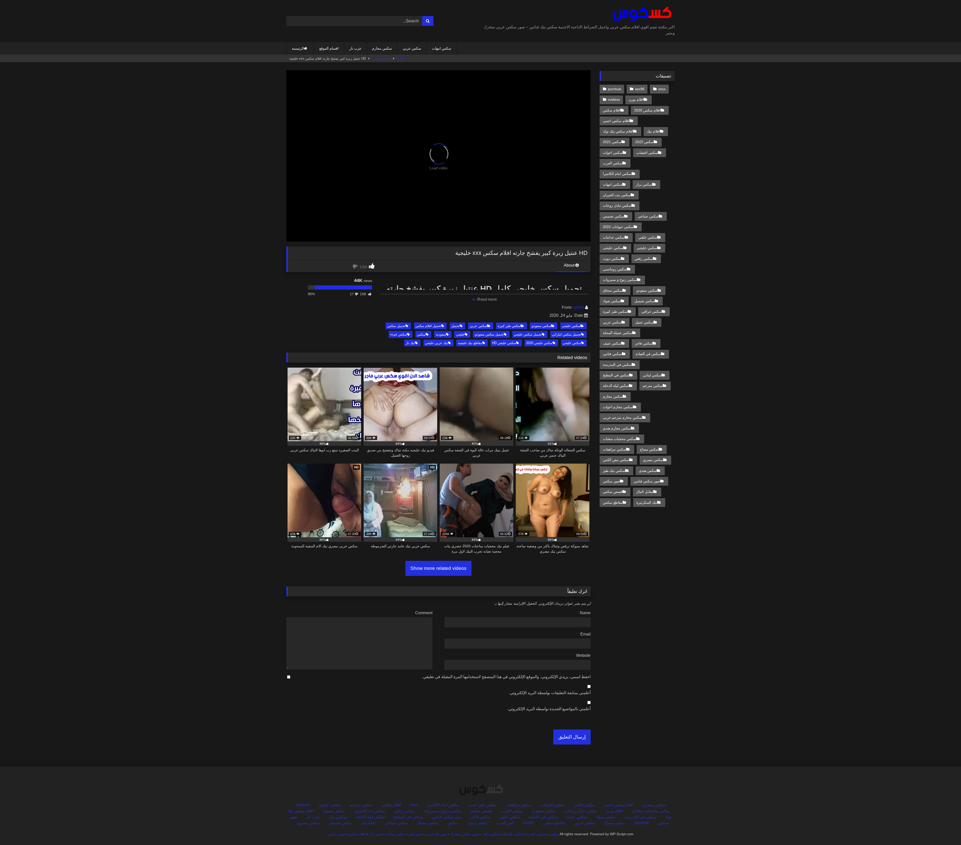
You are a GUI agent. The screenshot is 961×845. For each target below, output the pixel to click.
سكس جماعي (648, 216)
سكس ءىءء (398, 334)
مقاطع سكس (613, 502)
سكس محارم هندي (617, 428)
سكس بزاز (644, 184)
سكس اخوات (613, 153)
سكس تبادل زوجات (617, 205)
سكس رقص (644, 259)
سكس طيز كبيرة (509, 326)
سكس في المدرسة (617, 365)
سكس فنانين (612, 354)
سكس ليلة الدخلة (616, 386)
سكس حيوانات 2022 (618, 227)
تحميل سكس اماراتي (566, 334)
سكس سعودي (541, 326)
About (569, 265)
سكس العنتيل (513, 834)
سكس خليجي (572, 343)
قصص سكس (612, 492)
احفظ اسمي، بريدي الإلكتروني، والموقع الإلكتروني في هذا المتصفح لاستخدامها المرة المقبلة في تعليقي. (506, 677)
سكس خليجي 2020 (539, 343)
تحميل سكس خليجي (528, 334)
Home (401, 58)
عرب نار (355, 48)
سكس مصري (653, 460)
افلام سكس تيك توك (618, 131)
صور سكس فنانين (647, 481)
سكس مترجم (653, 386)
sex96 (639, 89)
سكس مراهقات (614, 449)
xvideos (614, 99)
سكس (421, 334)
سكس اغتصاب (647, 153)
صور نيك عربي (436, 834)
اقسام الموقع (329, 48)
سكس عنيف (612, 343)
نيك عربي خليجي (436, 343)
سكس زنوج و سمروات (620, 280)
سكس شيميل (644, 301)
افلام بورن (636, 99)
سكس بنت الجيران (617, 195)
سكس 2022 (644, 142)
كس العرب (505, 823)
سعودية (441, 334)
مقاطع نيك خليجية (470, 343)
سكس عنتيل (644, 322)
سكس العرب (612, 163)
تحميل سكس (396, 326)
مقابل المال (644, 492)
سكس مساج (649, 449)
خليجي (460, 334)
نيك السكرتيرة (646, 502)
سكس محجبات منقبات (619, 439)
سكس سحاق (612, 290)
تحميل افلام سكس (428, 326)
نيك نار (410, 343)
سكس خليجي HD (504, 343)
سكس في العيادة (648, 354)
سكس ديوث (612, 259)
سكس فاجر (643, 343)
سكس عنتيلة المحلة (617, 333)
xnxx (661, 89)
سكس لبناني (652, 375)
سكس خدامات (614, 237)
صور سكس (611, 481)
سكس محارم (382, 48)
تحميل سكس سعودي (489, 334)
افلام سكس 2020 (647, 110)
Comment (423, 613)
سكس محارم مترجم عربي (622, 417)
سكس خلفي (647, 237)
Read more (486, 299)
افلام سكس (611, 110)
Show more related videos (438, 568)
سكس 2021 (612, 142)
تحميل (455, 326)
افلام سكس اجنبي (616, 121)
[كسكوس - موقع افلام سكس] (641, 14)
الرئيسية (298, 48)
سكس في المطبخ (616, 375)
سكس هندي (648, 471)
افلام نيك (653, 131)
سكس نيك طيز (614, 471)
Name (584, 613)
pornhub (614, 89)
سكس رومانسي (615, 269)
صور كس (415, 834)
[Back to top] (945, 830)
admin (578, 307)
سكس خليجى (381, 58)
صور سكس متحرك (464, 834)
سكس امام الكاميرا (617, 174)
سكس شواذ (612, 301)
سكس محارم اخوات (618, 407)
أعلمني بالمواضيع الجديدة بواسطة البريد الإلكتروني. (549, 709)
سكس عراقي (651, 311)
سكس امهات (441, 48)
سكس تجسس (613, 216)
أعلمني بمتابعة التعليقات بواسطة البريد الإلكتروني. (550, 693)
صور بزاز (375, 834)
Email (584, 634)
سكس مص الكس (616, 460)
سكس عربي (412, 48)
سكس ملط (491, 834)
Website (583, 655)
